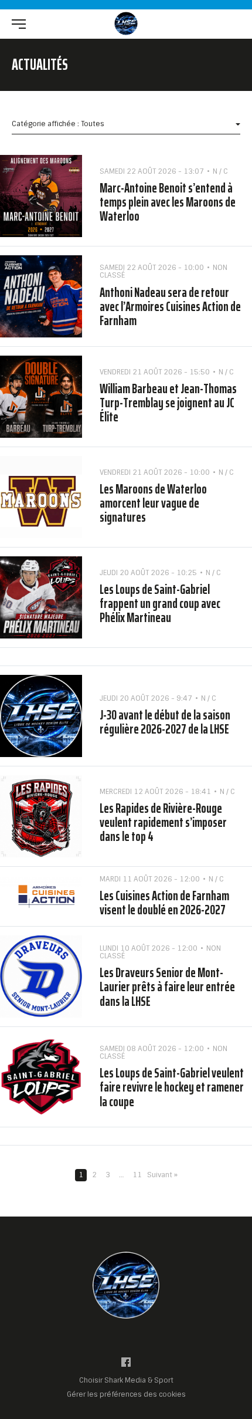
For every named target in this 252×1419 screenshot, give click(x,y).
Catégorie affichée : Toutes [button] (58, 124)
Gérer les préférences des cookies (126, 1394)
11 (137, 1175)
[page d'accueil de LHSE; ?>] (126, 1285)
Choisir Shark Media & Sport (126, 1380)
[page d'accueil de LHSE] (126, 23)
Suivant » (162, 1175)
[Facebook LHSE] (126, 1365)
